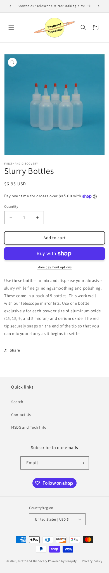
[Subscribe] (82, 463)
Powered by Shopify (62, 561)
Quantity (11, 206)
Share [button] (15, 350)
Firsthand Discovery (32, 561)
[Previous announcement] (10, 6)
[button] (11, 27)
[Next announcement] (99, 6)
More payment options (54, 267)
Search (17, 401)
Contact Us (21, 414)
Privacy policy (92, 561)
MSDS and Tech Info (29, 427)
